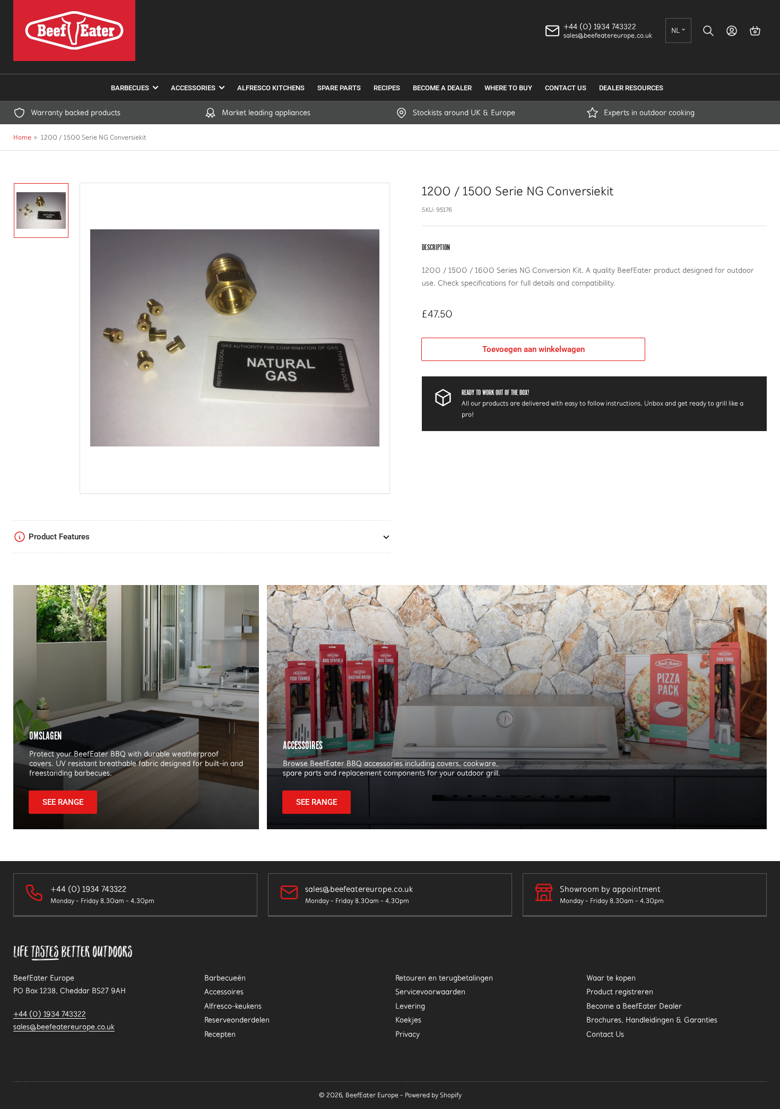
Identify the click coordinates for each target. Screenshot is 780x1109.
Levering (410, 1006)
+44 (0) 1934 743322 (49, 1014)
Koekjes (408, 1020)
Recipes (387, 88)
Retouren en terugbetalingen (444, 978)
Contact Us (565, 88)
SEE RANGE (62, 802)
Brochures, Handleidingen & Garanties (651, 1020)
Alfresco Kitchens (271, 88)
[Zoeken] (708, 30)
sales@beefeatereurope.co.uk (64, 1026)
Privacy (407, 1034)
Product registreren (619, 991)
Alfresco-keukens (233, 1006)
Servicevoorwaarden (430, 991)
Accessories (193, 88)
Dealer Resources (631, 88)
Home (22, 137)
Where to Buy (508, 88)
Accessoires (303, 745)
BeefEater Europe (371, 1095)
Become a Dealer (442, 88)
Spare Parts (339, 88)
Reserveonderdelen (237, 1020)
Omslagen (45, 735)
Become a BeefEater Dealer (634, 1006)
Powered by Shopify (433, 1095)
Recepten (220, 1034)
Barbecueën (225, 978)
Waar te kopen (611, 978)
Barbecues (130, 88)
